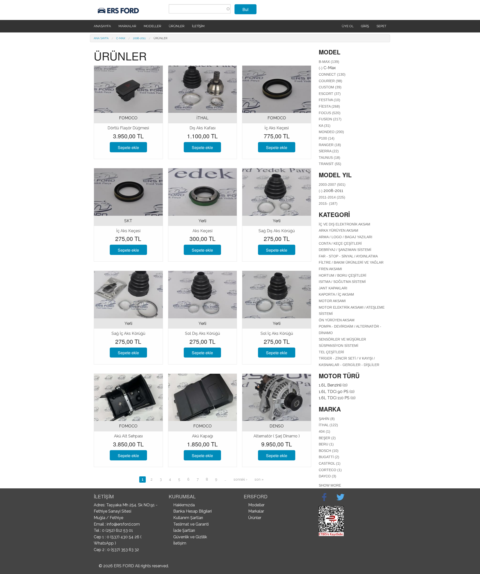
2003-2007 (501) (332, 185)
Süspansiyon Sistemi (338, 346)
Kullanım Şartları (188, 517)
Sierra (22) (329, 151)
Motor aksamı (332, 301)
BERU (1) (326, 444)
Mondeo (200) (331, 132)
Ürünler (176, 26)
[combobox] (199, 8)
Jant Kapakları (333, 288)
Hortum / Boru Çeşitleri (342, 275)
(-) (321, 68)
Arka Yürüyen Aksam (338, 230)
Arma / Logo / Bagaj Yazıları (345, 237)
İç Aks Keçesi (276, 128)
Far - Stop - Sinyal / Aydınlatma (348, 256)
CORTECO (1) (330, 470)
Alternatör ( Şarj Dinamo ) (277, 436)
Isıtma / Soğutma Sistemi (342, 282)
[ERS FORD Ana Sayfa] (119, 9)
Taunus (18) (329, 158)
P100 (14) (326, 138)
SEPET (381, 26)
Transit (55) (330, 164)
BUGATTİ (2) (329, 457)
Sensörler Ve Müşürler (342, 339)
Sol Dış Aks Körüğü (202, 333)
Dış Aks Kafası (203, 128)
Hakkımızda (184, 505)
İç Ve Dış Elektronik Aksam (344, 224)
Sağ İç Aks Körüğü (128, 333)
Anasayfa (102, 26)
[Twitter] (340, 497)
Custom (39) (330, 87)
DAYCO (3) (327, 476)
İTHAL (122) (328, 425)
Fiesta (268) (329, 106)
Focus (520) (329, 113)
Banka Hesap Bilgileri (192, 511)
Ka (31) (324, 126)
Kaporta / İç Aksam (336, 294)
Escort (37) (330, 94)
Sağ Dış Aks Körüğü (276, 230)
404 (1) (324, 431)
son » (259, 479)
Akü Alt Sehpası (128, 436)
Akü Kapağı (202, 436)
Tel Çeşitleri (331, 352)
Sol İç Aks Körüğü (276, 333)
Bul (245, 9)
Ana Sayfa (101, 38)
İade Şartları (184, 530)
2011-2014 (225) (332, 197)
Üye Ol (348, 26)
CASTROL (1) (329, 463)
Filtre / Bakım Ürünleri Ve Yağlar (351, 262)
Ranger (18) (330, 145)
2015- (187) (328, 203)
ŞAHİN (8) (327, 419)
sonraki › (240, 479)
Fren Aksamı (330, 269)
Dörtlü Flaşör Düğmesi (128, 128)
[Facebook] (324, 497)
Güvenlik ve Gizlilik (190, 537)
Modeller (152, 26)
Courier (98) (330, 81)
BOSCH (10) (328, 451)
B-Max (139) (329, 62)
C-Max (120, 38)
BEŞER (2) (327, 438)
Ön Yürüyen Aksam (336, 320)
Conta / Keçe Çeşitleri (340, 243)
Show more (330, 485)
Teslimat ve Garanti (191, 524)
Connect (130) (332, 74)
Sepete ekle (128, 147)
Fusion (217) (330, 119)
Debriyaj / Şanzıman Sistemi (345, 250)
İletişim (198, 26)
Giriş (365, 26)
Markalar (127, 26)
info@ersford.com (123, 524)
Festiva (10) (329, 100)
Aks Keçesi (202, 230)
